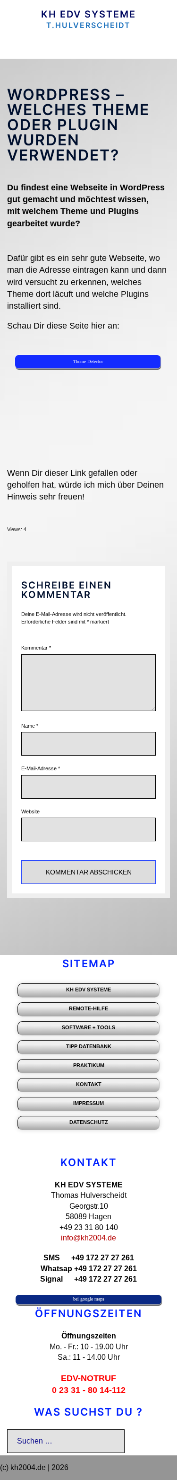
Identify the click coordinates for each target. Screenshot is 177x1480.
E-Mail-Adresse (40, 768)
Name (29, 726)
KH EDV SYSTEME (88, 14)
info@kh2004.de (88, 1238)
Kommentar (36, 648)
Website (30, 811)
